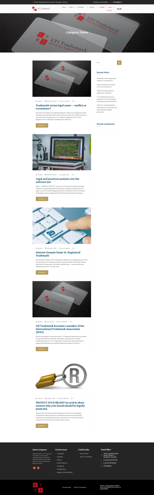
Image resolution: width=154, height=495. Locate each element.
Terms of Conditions (86, 457)
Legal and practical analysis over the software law (57, 180)
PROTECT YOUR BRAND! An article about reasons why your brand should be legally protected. (60, 405)
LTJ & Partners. (109, 485)
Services (91, 7)
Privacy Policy (84, 453)
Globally (102, 7)
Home (64, 7)
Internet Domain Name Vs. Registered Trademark (58, 254)
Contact (109, 10)
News (110, 7)
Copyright (63, 174)
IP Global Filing (61, 469)
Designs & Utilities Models (64, 472)
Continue (41, 125)
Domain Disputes (62, 463)
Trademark (67, 101)
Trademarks (60, 453)
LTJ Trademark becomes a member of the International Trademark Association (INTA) (60, 329)
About (71, 7)
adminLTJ (40, 101)
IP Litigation (60, 466)
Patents (59, 460)
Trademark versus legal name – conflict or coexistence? (61, 107)
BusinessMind (104, 488)
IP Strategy (80, 7)
